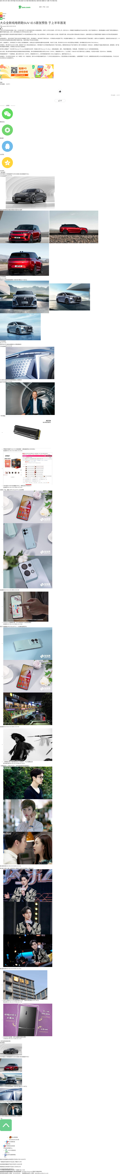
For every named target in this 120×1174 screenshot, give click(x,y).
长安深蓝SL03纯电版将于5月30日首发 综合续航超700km (14, 174)
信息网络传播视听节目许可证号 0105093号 (11, 1164)
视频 (38, 0)
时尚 (17, 0)
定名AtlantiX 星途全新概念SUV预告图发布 (10, 344)
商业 (35, 0)
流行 (6, 0)
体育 (11, 0)
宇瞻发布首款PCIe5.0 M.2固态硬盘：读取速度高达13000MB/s (19, 449)
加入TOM (22, 1170)
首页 (1, 0)
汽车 (51, 0)
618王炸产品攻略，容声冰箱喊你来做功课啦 (14, 1037)
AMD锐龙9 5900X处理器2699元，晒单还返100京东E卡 (17, 485)
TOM (4, 1038)
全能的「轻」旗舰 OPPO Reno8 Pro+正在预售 (12, 489)
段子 (45, 0)
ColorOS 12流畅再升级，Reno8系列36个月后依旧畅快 (17, 622)
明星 (14, 0)
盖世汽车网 (3, 382)
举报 (1, 82)
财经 (40, 0)
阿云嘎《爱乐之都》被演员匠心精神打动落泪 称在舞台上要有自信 (16, 868)
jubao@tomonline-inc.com (41, 1173)
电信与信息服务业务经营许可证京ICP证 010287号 (13, 1159)
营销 (30, 0)
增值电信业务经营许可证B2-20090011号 (10, 1166)
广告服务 (17, 1170)
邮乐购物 (7, 1170)
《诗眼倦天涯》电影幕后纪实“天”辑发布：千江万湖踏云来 (18, 761)
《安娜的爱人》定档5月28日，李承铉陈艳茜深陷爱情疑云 (14, 765)
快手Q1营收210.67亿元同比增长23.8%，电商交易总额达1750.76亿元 (21, 1000)
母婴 (27, 0)
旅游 (22, 0)
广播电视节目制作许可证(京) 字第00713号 (11, 1161)
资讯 (4, 0)
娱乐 (9, 0)
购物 (53, 0)
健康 (43, 0)
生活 (25, 0)
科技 (56, 0)
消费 (48, 0)
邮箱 (32, 0)
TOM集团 (2, 1170)
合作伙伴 (12, 1170)
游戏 (19, 0)
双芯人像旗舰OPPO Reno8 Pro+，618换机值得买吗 (13, 626)
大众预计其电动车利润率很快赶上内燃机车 (11, 380)
